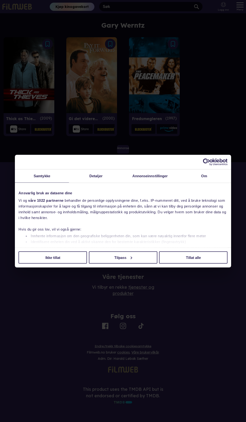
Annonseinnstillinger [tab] (150, 176)
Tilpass (120, 257)
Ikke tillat (52, 257)
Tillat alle (193, 257)
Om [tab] (204, 176)
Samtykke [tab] (42, 176)
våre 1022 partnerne (46, 200)
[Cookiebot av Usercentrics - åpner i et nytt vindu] (206, 161)
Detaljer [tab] (96, 176)
